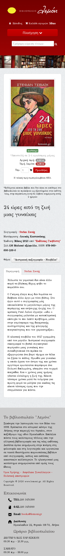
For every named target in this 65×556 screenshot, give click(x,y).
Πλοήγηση (31, 32)
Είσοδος (17, 23)
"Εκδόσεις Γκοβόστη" (48, 241)
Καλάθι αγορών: (42, 23)
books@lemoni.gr (32, 514)
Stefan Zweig (27, 232)
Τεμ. (17, 170)
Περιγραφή (12, 271)
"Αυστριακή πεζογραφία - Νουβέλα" (35, 259)
